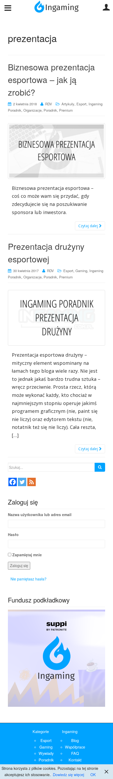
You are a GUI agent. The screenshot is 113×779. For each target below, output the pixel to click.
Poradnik (50, 110)
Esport (81, 103)
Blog (75, 740)
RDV (48, 103)
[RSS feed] (31, 482)
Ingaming (70, 731)
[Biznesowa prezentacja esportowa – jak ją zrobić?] (56, 151)
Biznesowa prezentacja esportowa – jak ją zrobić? (51, 79)
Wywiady (46, 753)
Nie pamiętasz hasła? (29, 578)
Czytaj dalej (88, 225)
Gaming (81, 270)
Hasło (13, 534)
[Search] (100, 467)
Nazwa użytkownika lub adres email (39, 514)
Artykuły (67, 103)
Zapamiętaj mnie (27, 554)
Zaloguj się (19, 565)
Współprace (75, 747)
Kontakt (75, 759)
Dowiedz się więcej (68, 774)
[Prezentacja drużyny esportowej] (56, 318)
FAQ (75, 753)
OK (93, 774)
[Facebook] (12, 482)
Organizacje (32, 110)
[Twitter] (22, 482)
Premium (66, 110)
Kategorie (41, 731)
